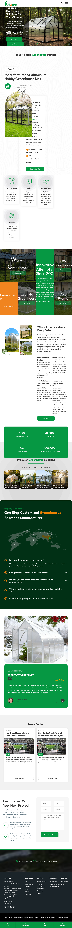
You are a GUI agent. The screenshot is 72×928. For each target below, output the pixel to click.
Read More (46, 418)
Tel (8, 925)
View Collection (9, 306)
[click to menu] (66, 3)
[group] (19, 755)
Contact (62, 925)
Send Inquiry (15, 45)
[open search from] (62, 3)
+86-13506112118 (25, 861)
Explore (18, 273)
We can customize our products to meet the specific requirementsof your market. (11, 196)
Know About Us (35, 169)
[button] (70, 26)
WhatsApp (25, 925)
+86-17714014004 (15, 883)
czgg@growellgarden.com (46, 861)
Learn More (14, 40)
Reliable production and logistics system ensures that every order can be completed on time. (46, 198)
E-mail (44, 925)
